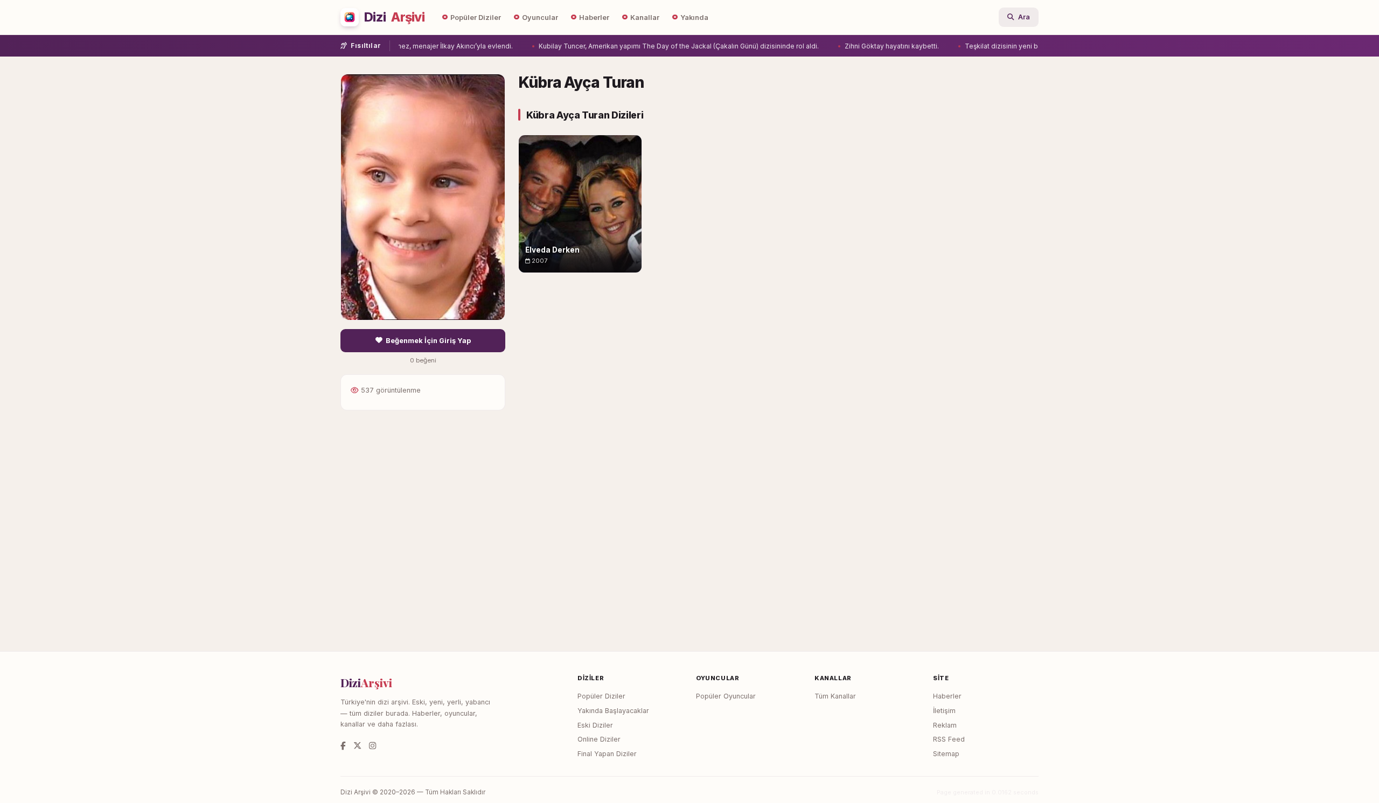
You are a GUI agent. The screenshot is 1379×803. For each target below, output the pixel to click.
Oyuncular (540, 17)
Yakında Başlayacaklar (613, 711)
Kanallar (644, 17)
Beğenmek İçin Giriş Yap (428, 341)
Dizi (394, 17)
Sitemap (946, 754)
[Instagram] (372, 745)
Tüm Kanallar (835, 696)
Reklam (945, 725)
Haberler (594, 17)
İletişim (944, 711)
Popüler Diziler (475, 17)
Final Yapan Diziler (607, 754)
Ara (1024, 17)
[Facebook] (343, 745)
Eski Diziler (595, 725)
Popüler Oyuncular (726, 696)
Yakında (694, 17)
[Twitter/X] (357, 745)
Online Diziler (599, 739)
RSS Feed (949, 739)
